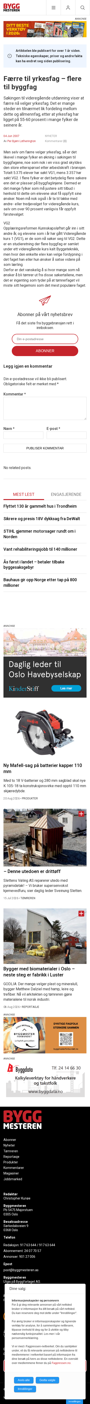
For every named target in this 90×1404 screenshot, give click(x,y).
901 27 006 (27, 1256)
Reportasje (11, 1157)
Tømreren (10, 1151)
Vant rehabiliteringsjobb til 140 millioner (40, 549)
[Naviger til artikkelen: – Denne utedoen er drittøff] (45, 838)
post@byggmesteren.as (21, 1270)
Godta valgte (47, 1380)
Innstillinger (75, 1401)
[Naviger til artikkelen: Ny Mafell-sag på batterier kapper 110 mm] (45, 733)
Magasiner (11, 1173)
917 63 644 (28, 1245)
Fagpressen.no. (61, 1363)
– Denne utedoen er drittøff (32, 871)
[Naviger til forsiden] (11, 8)
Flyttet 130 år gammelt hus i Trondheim (40, 506)
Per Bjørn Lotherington (21, 141)
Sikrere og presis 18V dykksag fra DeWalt (41, 518)
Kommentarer (56, 141)
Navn (9, 428)
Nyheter (9, 1145)
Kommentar (14, 394)
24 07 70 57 (32, 1251)
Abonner (9, 1140)
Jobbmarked (12, 1179)
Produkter (10, 1162)
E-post (53, 428)
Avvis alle (24, 1380)
